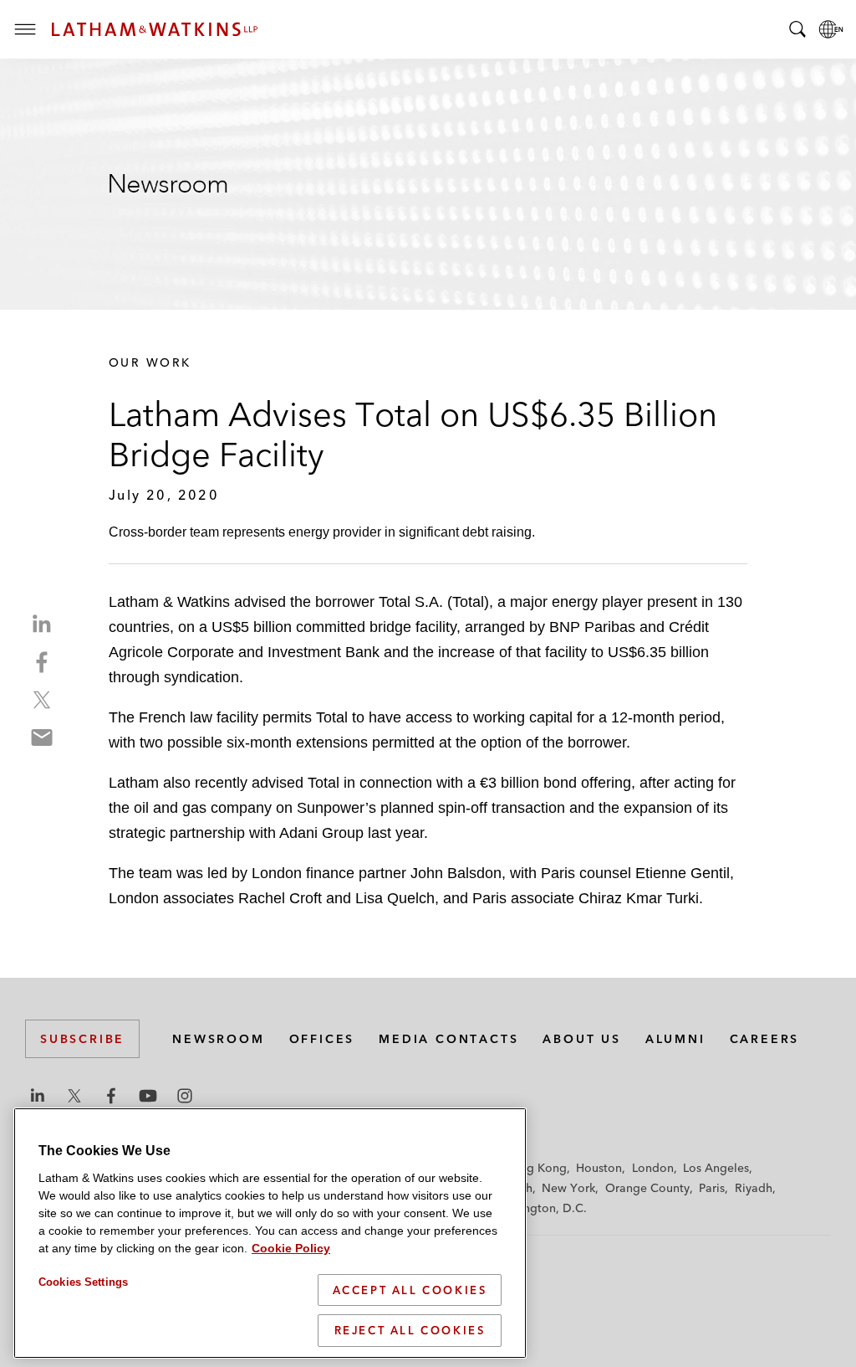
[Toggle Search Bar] (797, 29)
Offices (322, 1038)
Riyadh (753, 1187)
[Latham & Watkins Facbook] (111, 1095)
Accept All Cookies (410, 1290)
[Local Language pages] (831, 29)
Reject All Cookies (410, 1330)
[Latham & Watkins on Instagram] (184, 1095)
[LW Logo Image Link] (154, 29)
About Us (581, 1038)
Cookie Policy (291, 1248)
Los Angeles (716, 1167)
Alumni (675, 1038)
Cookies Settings (83, 1282)
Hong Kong (535, 1167)
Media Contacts (448, 1038)
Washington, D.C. (538, 1207)
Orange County (647, 1187)
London (653, 1167)
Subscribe (82, 1038)
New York (568, 1187)
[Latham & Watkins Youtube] (147, 1095)
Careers (765, 1038)
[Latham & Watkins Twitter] (74, 1095)
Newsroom (218, 1038)
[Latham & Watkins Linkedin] (37, 1095)
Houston (599, 1167)
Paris (712, 1187)
